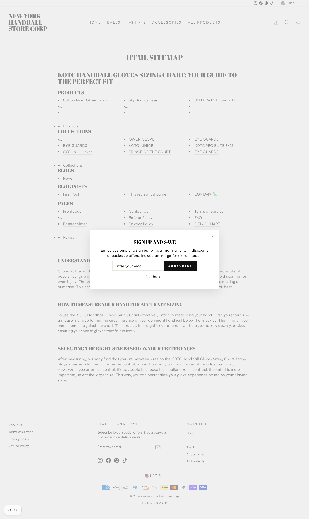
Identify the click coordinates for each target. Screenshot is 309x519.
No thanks (154, 276)
